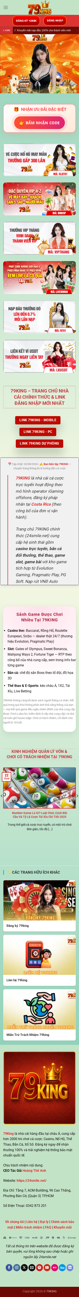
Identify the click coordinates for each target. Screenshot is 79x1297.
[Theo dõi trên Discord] (70, 1267)
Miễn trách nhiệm (29, 1227)
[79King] (40, 7)
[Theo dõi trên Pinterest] (39, 1267)
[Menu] (5, 7)
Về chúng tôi (14, 1222)
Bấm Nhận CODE (39, 122)
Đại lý (44, 1222)
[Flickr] (54, 1267)
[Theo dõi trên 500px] (62, 1267)
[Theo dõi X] (24, 1267)
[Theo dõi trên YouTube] (47, 1267)
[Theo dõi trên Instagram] (16, 1267)
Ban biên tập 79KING (56, 464)
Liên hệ (31, 1222)
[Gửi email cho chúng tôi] (31, 1267)
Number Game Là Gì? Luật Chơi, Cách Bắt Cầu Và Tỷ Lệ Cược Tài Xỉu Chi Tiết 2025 (39, 814)
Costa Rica (41, 504)
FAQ (48, 1227)
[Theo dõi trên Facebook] (9, 1267)
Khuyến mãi (63, 1227)
